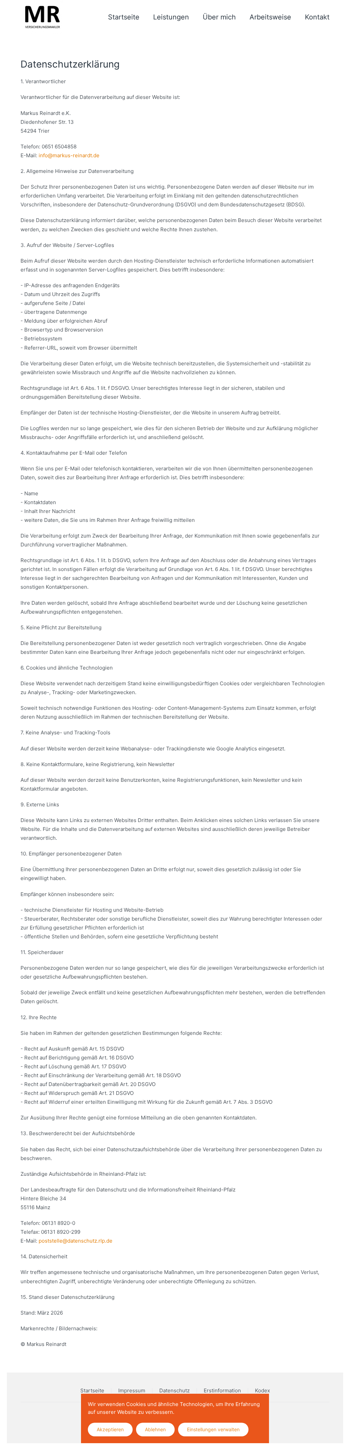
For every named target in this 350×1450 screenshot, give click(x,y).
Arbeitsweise (270, 17)
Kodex (262, 1390)
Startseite (123, 17)
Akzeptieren (110, 1429)
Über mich (219, 17)
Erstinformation (222, 1390)
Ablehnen (155, 1429)
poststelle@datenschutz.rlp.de (75, 1240)
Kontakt (317, 17)
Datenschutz (174, 1390)
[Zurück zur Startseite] (42, 17)
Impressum (131, 1390)
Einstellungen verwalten (213, 1429)
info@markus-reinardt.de (69, 155)
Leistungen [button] (171, 17)
